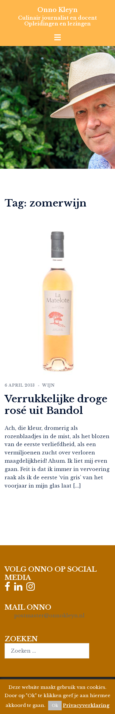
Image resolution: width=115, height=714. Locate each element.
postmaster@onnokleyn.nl (49, 615)
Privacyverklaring (86, 705)
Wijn (48, 385)
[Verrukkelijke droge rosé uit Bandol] (57, 301)
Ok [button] (55, 705)
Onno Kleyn (57, 10)
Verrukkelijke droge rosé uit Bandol (56, 405)
